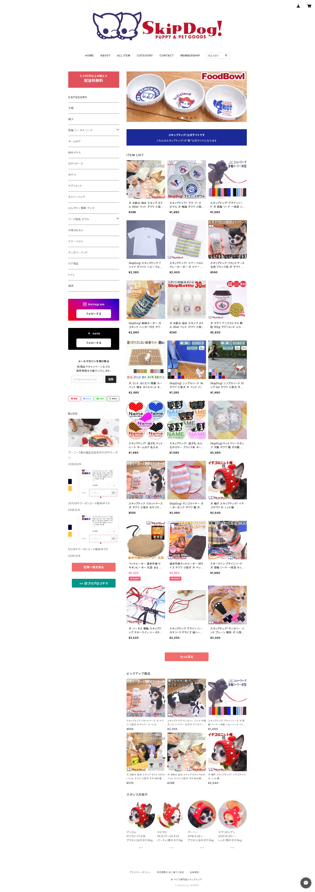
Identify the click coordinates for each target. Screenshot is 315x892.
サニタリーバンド (78, 252)
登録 (110, 379)
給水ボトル (74, 152)
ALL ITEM (123, 55)
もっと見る (186, 657)
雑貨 (71, 285)
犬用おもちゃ (75, 230)
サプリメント (75, 185)
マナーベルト (75, 241)
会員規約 (194, 872)
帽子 (71, 119)
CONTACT (167, 55)
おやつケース (75, 163)
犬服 (71, 107)
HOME (89, 55)
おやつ (72, 174)
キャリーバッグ (76, 196)
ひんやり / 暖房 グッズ (81, 208)
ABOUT (105, 55)
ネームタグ (74, 141)
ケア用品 (73, 263)
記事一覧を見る (94, 567)
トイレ (71, 274)
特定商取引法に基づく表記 (170, 872)
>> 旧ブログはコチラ (93, 583)
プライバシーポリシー (140, 872)
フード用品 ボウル (78, 219)
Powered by (182, 885)
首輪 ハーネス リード (80, 130)
